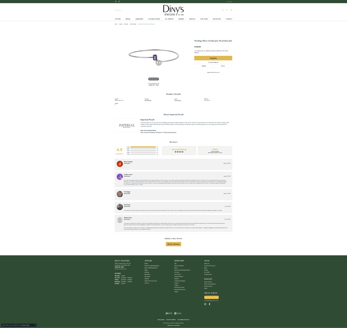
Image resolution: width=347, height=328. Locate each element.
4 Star (128, 148)
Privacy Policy (208, 286)
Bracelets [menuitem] (147, 276)
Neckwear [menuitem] (147, 274)
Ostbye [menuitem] (176, 285)
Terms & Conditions (210, 284)
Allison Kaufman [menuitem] (179, 265)
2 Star (128, 152)
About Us (206, 263)
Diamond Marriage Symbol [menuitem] (182, 270)
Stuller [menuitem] (176, 291)
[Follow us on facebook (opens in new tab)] (119, 2)
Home (116, 24)
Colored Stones (154, 19)
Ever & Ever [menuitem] (177, 274)
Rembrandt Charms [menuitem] (179, 289)
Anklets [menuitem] (147, 278)
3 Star (128, 150)
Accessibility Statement (183, 319)
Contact (229, 19)
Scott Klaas (127, 205)
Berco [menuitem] (176, 268)
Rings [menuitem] (146, 270)
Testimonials (208, 274)
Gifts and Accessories (170, 132)
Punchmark (177, 325)
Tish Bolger (127, 192)
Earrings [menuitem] (147, 272)
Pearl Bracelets (133, 24)
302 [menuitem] (175, 263)
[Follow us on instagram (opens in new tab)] (116, 2)
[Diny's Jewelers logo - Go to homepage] (173, 10)
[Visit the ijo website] (169, 313)
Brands (181, 19)
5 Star (128, 147)
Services (192, 19)
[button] (229, 1)
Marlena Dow (128, 217)
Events (206, 270)
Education (217, 19)
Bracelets (126, 24)
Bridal (128, 19)
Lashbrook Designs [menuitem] (179, 281)
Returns (223, 66)
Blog (205, 268)
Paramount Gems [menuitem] (179, 287)
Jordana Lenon (128, 174)
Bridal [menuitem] (146, 263)
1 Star (128, 154)
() (157, 147)
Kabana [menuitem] (176, 278)
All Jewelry (169, 19)
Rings (142, 132)
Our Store (204, 19)
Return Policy (208, 282)
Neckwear (152, 132)
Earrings (146, 132)
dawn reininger (128, 161)
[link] (227, 10)
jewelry (120, 24)
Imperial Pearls (177, 100)
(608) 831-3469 (154, 85)
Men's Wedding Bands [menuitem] (151, 268)
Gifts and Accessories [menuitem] (151, 281)
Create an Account (209, 265)
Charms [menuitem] (147, 283)
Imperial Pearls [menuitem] (178, 276)
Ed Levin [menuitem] (176, 272)
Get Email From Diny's (211, 297)
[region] (154, 54)
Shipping (204, 66)
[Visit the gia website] (177, 313)
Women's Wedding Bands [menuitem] (152, 265)
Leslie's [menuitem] (176, 283)
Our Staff (206, 272)
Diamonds (139, 19)
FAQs (205, 288)
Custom (118, 19)
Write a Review (173, 244)
